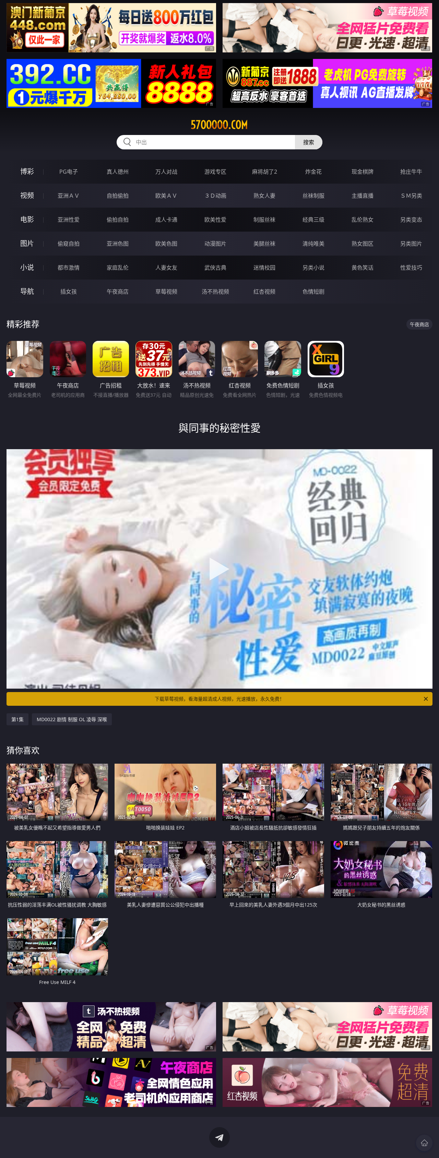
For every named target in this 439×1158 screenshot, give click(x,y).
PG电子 (68, 171)
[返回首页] (424, 1143)
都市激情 (69, 267)
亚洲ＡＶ (69, 195)
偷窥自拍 (69, 243)
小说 (27, 267)
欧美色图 (166, 243)
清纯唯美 (313, 243)
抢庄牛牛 (411, 171)
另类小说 (313, 267)
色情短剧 (313, 291)
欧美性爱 (215, 219)
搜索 (308, 142)
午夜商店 (118, 291)
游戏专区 (215, 171)
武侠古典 (215, 267)
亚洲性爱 (69, 219)
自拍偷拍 (118, 195)
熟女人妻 (264, 195)
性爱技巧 (411, 267)
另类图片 (411, 243)
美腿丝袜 (264, 243)
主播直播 (362, 195)
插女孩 (68, 291)
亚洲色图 (118, 243)
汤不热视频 (215, 291)
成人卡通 (166, 219)
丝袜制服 (313, 195)
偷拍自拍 (118, 219)
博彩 (27, 171)
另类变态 (411, 219)
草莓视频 (166, 291)
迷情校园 (264, 267)
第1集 (17, 719)
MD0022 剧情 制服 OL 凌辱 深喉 (72, 719)
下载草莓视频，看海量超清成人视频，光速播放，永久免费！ (219, 698)
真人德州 (118, 171)
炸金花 (313, 171)
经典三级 (313, 219)
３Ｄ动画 (215, 195)
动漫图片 (215, 243)
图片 (27, 243)
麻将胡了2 (264, 171)
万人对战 (166, 171)
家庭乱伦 (118, 267)
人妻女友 (166, 267)
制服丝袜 (264, 219)
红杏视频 (264, 291)
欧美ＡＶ (166, 195)
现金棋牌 (362, 171)
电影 (27, 219)
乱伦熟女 (362, 219)
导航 (27, 291)
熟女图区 (362, 243)
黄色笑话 (362, 267)
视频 (27, 195)
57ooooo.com (219, 125)
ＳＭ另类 (411, 195)
